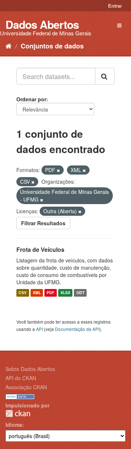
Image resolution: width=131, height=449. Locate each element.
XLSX (65, 293)
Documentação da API (77, 329)
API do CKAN (20, 378)
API (39, 329)
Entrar (115, 5)
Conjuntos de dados (52, 46)
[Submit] (105, 76)
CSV (23, 293)
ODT (80, 293)
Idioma (13, 424)
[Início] (8, 45)
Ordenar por (31, 99)
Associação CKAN (26, 387)
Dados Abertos (42, 24)
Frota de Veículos (40, 249)
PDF (50, 293)
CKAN (17, 413)
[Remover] (58, 170)
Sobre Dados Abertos (30, 368)
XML (37, 293)
